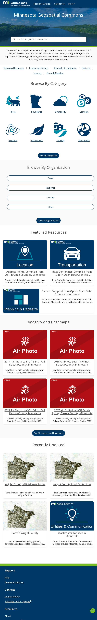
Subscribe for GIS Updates (17, 601)
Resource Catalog (42, 3)
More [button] (71, 3)
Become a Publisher (14, 582)
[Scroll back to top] (92, 610)
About (8, 616)
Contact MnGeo (12, 596)
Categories (59, 3)
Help (7, 577)
